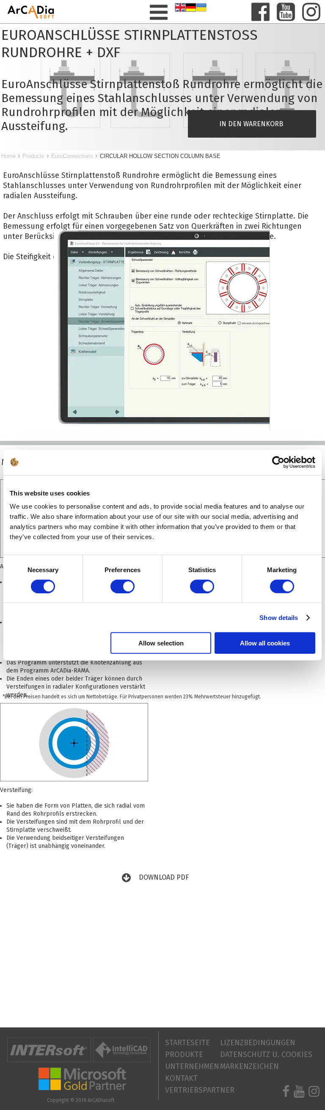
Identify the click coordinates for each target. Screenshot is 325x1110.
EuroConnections (72, 156)
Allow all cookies (265, 643)
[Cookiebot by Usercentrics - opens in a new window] (278, 462)
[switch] (122, 586)
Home (8, 156)
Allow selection (161, 643)
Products (33, 156)
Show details (278, 617)
